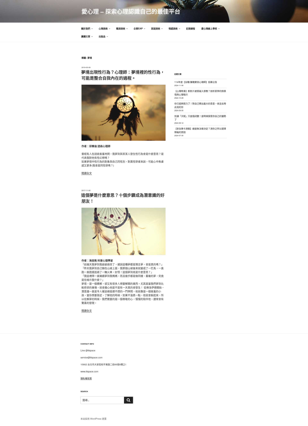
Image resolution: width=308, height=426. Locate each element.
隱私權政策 (86, 378)
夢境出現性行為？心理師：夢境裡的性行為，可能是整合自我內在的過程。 (123, 75)
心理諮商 (103, 28)
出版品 (102, 36)
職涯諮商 (120, 28)
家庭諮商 (155, 28)
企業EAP (138, 28)
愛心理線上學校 (209, 28)
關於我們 (85, 28)
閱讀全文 (86, 173)
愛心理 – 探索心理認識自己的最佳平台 (130, 11)
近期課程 (190, 28)
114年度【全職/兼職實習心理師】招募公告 (195, 82)
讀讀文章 (85, 36)
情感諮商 (173, 28)
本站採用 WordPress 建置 (94, 418)
